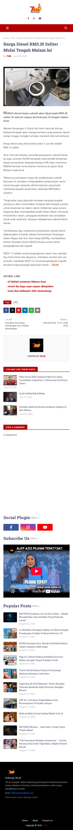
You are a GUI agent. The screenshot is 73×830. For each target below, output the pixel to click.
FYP (12, 38)
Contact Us (47, 820)
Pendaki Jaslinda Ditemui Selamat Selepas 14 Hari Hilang (42, 408)
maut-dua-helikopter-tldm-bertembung (29, 290)
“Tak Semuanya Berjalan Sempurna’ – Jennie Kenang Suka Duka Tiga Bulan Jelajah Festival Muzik (43, 743)
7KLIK (45, 825)
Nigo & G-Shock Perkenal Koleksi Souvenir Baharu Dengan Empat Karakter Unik (41, 658)
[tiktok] (62, 527)
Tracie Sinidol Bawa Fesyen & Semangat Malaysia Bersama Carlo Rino (40, 672)
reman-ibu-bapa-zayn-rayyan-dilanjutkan (30, 286)
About (35, 820)
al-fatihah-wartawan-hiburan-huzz (27, 281)
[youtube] (40, 18)
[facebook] (28, 18)
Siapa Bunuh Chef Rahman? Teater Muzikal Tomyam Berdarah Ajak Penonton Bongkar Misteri (41, 687)
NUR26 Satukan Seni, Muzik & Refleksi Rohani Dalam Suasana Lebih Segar (43, 645)
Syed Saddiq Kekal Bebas (32, 393)
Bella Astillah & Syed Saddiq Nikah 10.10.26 (41, 713)
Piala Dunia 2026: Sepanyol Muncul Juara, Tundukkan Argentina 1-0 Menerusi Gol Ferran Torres (43, 380)
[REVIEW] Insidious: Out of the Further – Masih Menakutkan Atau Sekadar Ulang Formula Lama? (43, 617)
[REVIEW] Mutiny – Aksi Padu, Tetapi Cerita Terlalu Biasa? (42, 728)
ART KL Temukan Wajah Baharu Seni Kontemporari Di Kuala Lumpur (38, 701)
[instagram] (34, 18)
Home (6, 38)
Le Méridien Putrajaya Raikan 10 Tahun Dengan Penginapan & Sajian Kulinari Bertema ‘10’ (44, 631)
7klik (9, 56)
